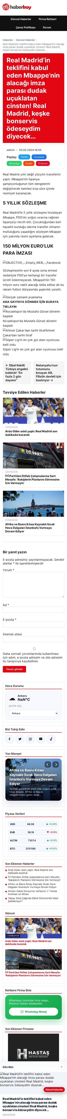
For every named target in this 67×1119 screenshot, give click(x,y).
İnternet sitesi (12, 634)
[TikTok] (51, 739)
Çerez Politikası (26, 27)
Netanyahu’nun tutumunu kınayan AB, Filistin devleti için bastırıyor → (48, 372)
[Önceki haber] (48, 764)
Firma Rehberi (47, 19)
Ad (6, 605)
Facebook (39, 157)
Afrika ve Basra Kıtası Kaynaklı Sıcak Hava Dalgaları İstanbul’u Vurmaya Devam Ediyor (32, 885)
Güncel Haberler (21, 19)
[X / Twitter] (20, 739)
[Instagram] (30, 739)
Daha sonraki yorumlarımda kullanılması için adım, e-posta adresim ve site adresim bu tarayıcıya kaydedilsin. (33, 657)
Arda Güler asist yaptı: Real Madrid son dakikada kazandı (30, 871)
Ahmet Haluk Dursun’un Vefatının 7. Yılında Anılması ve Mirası (32, 893)
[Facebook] (9, 739)
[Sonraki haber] (55, 764)
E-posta (9, 619)
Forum (47, 27)
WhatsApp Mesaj (33, 1011)
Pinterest (42, 163)
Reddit (28, 163)
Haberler (8, 39)
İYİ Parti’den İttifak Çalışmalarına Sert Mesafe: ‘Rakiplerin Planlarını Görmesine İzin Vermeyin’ (34, 878)
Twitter (24, 157)
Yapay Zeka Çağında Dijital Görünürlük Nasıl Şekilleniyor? (33, 900)
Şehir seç (15, 706)
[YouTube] (40, 739)
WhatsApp (14, 163)
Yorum (8, 570)
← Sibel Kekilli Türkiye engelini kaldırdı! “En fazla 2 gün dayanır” (16, 372)
